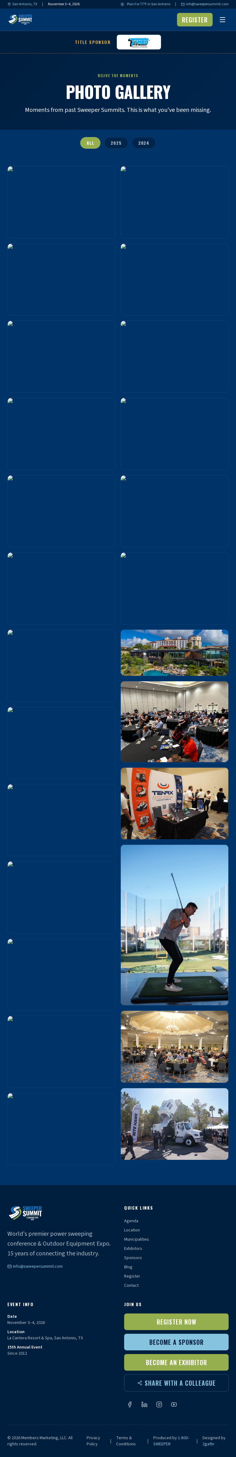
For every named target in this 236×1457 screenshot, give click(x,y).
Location (132, 1230)
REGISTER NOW (176, 1321)
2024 (143, 143)
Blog (128, 1267)
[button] (61, 202)
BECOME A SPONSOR (176, 1342)
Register (132, 1276)
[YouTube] (173, 1404)
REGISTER (195, 19)
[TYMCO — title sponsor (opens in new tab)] (139, 42)
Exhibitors (133, 1249)
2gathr (208, 1444)
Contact (131, 1285)
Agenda (131, 1221)
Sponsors (133, 1258)
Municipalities (136, 1239)
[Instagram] (159, 1404)
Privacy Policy (93, 1441)
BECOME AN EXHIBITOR (176, 1362)
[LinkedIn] (144, 1404)
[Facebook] (129, 1404)
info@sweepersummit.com (207, 4)
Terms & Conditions (126, 1441)
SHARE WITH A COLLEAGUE (180, 1383)
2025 (116, 143)
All (90, 143)
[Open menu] (222, 20)
